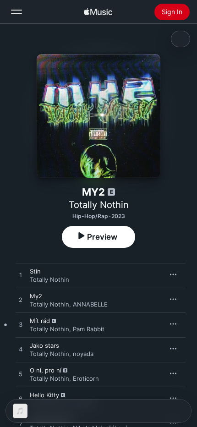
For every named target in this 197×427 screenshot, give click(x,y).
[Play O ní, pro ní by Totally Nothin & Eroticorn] (20, 374)
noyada (83, 353)
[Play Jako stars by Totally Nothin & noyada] (20, 349)
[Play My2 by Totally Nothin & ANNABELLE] (20, 300)
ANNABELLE (90, 304)
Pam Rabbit (88, 329)
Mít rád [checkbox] (40, 320)
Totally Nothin (99, 204)
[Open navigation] (16, 12)
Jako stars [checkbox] (44, 345)
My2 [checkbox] (36, 296)
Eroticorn (86, 378)
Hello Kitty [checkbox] (44, 395)
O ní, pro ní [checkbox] (45, 370)
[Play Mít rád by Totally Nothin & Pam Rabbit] (20, 325)
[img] (98, 12)
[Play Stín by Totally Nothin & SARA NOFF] (20, 275)
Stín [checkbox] (35, 271)
